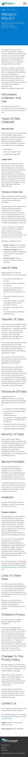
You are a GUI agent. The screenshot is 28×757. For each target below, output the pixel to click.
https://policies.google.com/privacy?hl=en (13, 567)
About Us (4, 747)
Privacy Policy (5, 745)
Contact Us (4, 750)
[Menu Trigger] (25, 3)
